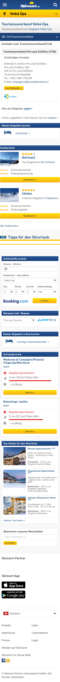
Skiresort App (11, 576)
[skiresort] (30, 5)
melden (52, 118)
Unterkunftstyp (45, 287)
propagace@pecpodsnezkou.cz (31, 81)
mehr (27, 108)
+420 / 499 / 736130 (20, 78)
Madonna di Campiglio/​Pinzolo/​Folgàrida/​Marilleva (23, 361)
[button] (15, 301)
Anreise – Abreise (12, 264)
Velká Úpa (17, 14)
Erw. (5, 287)
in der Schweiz (46, 162)
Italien (6, 366)
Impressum (8, 632)
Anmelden (10, 543)
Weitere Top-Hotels (13, 520)
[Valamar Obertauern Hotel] (9, 506)
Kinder (18, 287)
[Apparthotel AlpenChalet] (9, 479)
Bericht (29, 392)
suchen (44, 300)
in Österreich (51, 198)
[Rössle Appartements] (9, 456)
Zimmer (30, 287)
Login (35, 640)
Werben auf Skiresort (14, 647)
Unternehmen (40, 632)
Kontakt (6, 625)
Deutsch (15, 613)
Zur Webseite (13, 88)
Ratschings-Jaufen (15, 402)
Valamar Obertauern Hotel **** (42, 499)
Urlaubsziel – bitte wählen (16, 275)
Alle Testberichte (8, 225)
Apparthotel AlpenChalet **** (41, 472)
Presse (6, 640)
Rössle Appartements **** (41, 449)
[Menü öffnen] (5, 5)
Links (35, 625)
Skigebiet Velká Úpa (40, 29)
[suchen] (55, 5)
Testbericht (29, 180)
